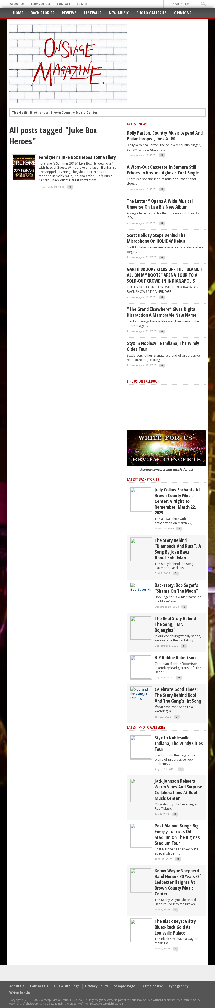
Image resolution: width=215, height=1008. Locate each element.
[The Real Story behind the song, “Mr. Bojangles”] (140, 627)
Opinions (182, 13)
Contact (64, 4)
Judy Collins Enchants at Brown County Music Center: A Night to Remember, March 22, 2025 (177, 501)
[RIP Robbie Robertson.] (140, 667)
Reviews (69, 13)
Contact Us (39, 986)
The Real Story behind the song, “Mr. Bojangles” (175, 624)
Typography (179, 986)
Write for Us (19, 992)
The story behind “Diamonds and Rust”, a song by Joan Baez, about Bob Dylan (178, 548)
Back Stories (43, 13)
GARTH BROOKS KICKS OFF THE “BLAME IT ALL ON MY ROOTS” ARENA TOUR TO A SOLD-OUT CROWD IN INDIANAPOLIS (165, 275)
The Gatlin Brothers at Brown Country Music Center (55, 112)
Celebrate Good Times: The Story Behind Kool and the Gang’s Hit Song (178, 695)
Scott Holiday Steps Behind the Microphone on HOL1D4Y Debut (156, 238)
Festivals (92, 13)
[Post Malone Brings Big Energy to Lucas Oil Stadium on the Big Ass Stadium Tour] (140, 835)
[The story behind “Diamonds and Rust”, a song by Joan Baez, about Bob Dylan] (140, 549)
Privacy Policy (96, 986)
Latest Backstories (143, 479)
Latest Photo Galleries (146, 727)
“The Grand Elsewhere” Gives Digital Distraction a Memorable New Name (161, 312)
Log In (82, 4)
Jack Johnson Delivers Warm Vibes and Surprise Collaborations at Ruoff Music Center (178, 789)
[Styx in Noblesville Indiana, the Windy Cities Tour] (140, 747)
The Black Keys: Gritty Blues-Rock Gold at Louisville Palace (175, 927)
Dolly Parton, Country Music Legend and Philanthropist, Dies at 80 (165, 135)
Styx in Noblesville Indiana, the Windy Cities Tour (163, 346)
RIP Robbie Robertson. (176, 657)
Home (18, 13)
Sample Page (124, 986)
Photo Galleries (151, 13)
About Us (17, 4)
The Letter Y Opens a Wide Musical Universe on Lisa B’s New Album (160, 204)
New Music (119, 13)
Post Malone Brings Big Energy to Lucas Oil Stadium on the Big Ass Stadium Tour (177, 834)
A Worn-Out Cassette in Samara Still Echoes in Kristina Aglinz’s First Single (163, 170)
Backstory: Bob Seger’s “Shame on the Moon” (176, 588)
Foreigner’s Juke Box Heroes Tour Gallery (77, 157)
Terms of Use (41, 4)
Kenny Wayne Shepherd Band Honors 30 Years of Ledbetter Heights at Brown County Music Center (178, 882)
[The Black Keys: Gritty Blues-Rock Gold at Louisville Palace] (140, 930)
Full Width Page (67, 986)
